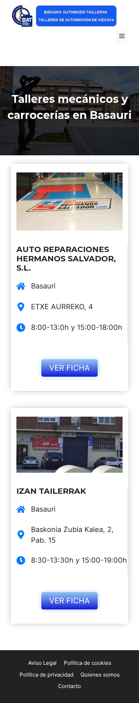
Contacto (69, 686)
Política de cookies (87, 662)
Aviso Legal (42, 662)
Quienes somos (100, 674)
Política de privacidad (46, 674)
